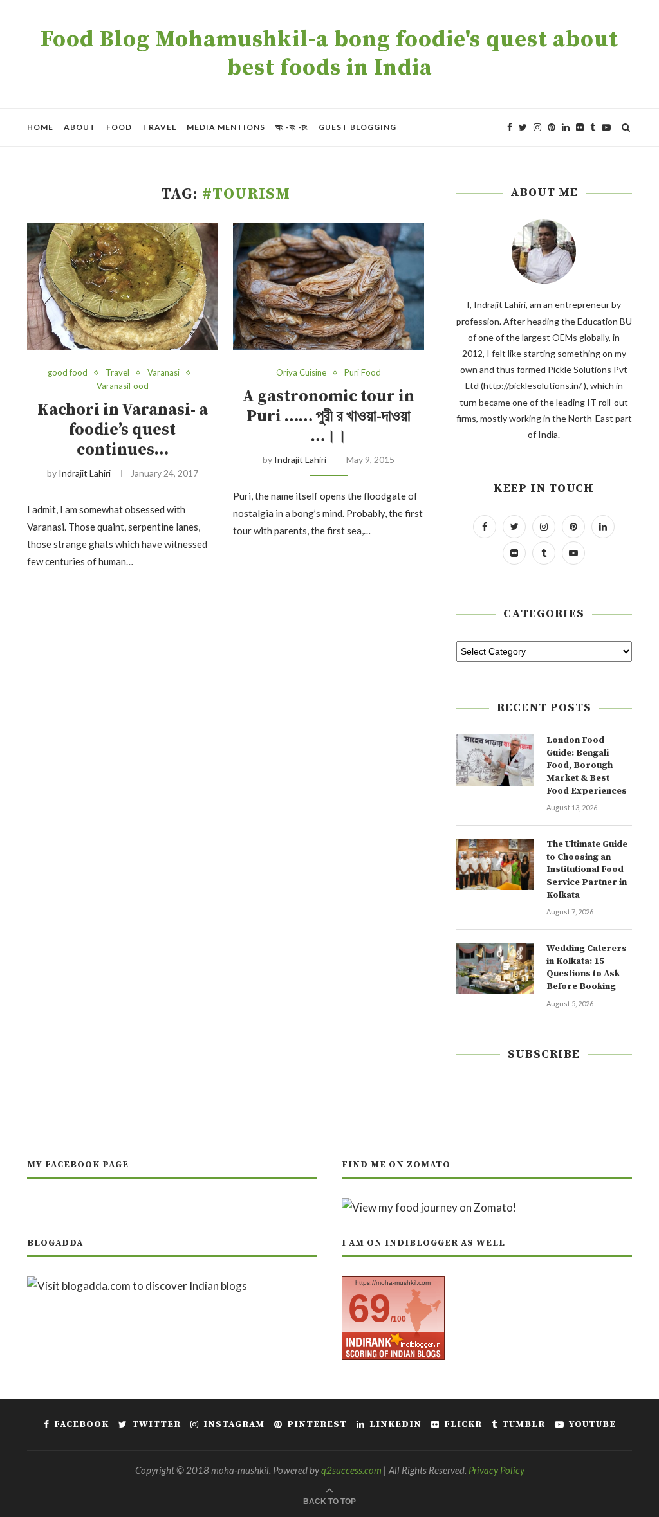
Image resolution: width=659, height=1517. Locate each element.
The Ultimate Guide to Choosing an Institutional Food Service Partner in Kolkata (586, 869)
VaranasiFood (123, 386)
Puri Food (362, 372)
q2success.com (351, 1470)
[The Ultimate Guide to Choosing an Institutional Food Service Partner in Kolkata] (495, 864)
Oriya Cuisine (301, 372)
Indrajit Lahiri (85, 473)
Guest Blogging (357, 127)
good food (68, 372)
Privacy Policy (496, 1470)
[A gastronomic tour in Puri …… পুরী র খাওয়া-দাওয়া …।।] (328, 286)
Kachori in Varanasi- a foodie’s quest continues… (122, 430)
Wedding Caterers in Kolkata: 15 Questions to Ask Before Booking (586, 967)
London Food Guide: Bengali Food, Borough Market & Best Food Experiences (586, 765)
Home (40, 127)
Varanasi (163, 372)
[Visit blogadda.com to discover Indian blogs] (137, 1286)
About (80, 127)
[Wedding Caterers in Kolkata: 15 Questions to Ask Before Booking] (495, 968)
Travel (159, 127)
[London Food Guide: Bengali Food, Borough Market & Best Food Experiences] (495, 760)
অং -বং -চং (291, 127)
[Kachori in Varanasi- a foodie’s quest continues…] (122, 286)
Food (119, 127)
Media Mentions (226, 127)
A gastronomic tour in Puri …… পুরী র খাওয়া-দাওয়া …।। (328, 416)
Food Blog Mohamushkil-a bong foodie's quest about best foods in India (329, 54)
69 (369, 1308)
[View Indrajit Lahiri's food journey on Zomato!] (429, 1207)
